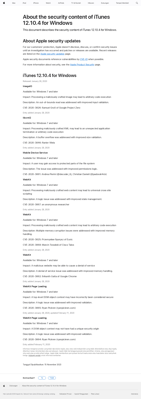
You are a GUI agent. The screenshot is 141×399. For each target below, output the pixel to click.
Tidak (52, 378)
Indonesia (134, 394)
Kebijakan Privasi (65, 394)
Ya (42, 378)
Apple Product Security (82, 64)
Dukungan (13, 386)
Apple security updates (52, 53)
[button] (137, 3)
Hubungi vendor (35, 355)
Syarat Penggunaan (81, 394)
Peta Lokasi (95, 394)
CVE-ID (84, 59)
